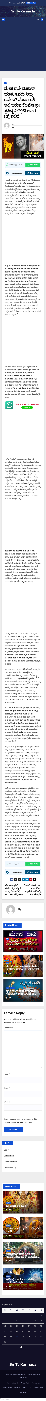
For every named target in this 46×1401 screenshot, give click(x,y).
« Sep (22, 1347)
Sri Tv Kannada (23, 11)
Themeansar (23, 1377)
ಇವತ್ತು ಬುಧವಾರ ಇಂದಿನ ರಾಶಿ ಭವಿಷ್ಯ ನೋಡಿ (23, 1230)
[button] (38, 20)
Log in (6, 1150)
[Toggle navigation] (21, 20)
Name (7, 1074)
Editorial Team (38, 1388)
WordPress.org (10, 1168)
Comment (8, 1028)
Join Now (34, 165)
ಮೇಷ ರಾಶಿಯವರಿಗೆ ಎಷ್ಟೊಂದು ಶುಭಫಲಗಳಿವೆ (20, 943)
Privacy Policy (25, 1383)
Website (7, 1102)
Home (8, 1383)
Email (7, 1088)
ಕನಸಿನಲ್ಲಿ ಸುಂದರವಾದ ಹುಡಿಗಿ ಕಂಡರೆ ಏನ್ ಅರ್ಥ (20, 1281)
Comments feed (10, 1162)
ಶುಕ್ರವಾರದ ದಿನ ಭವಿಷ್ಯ (16, 1205)
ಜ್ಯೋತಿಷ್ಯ (12, 988)
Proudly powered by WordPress (16, 1374)
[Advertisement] (23, 47)
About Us (16, 1383)
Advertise (17, 1388)
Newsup (35, 1374)
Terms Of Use (26, 1388)
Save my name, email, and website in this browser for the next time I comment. (20, 1120)
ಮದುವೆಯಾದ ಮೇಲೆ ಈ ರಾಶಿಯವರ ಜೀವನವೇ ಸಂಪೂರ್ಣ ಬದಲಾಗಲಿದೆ (23, 968)
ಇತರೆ (6, 83)
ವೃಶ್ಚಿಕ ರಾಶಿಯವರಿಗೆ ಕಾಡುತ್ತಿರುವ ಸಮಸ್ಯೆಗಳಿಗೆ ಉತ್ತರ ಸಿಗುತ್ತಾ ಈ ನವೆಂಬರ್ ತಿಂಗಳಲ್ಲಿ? (21, 993)
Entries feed (9, 1156)
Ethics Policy (7, 1388)
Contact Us (36, 1383)
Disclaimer (23, 1392)
